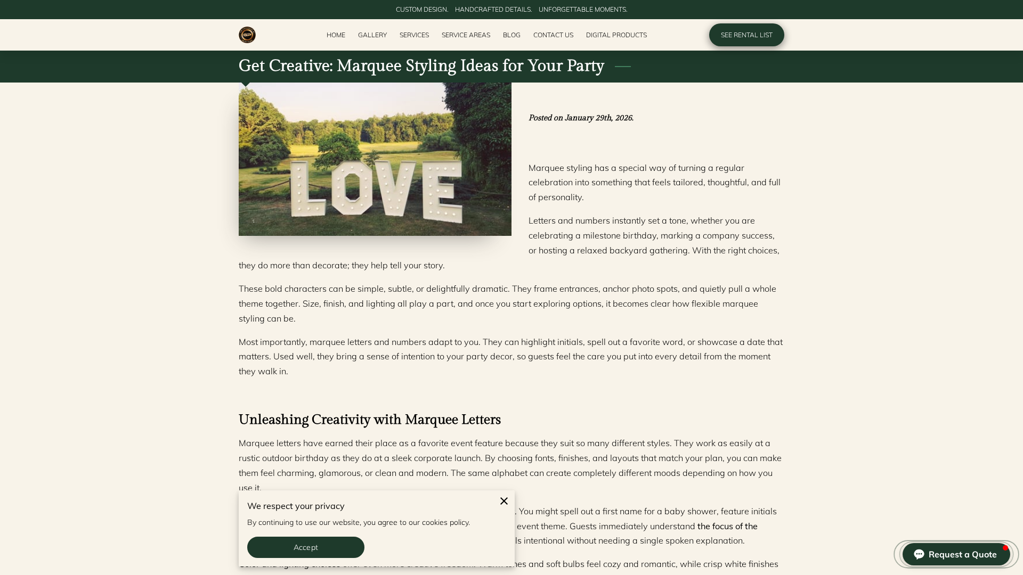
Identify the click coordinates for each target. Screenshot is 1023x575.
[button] (956, 554)
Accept (306, 547)
